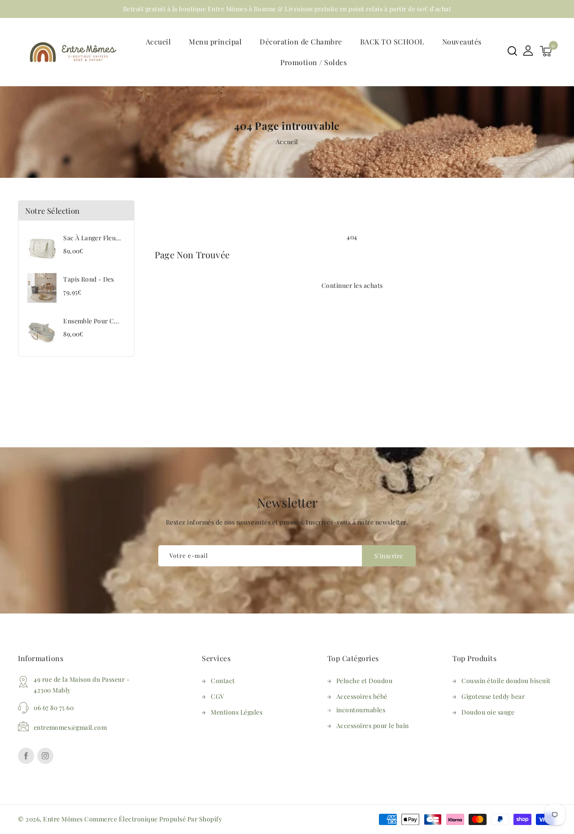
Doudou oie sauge (487, 712)
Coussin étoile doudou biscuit (506, 680)
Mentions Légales (236, 712)
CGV (218, 696)
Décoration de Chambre (301, 41)
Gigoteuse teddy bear (493, 696)
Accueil (287, 141)
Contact (223, 680)
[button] (512, 51)
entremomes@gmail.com (70, 727)
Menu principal (215, 41)
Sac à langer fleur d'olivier (104, 238)
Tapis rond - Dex (88, 279)
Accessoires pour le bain (372, 725)
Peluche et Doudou (364, 680)
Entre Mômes (63, 819)
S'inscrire (388, 556)
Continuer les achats (352, 285)
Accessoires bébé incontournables (361, 703)
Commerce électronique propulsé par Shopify (153, 819)
